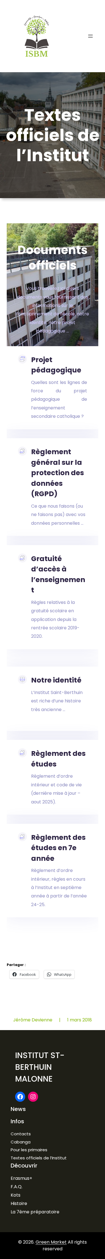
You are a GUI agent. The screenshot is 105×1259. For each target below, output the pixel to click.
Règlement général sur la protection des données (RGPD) (57, 473)
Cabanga (21, 1142)
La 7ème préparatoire (35, 1212)
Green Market (51, 1242)
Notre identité (56, 680)
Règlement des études (58, 759)
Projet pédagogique (56, 365)
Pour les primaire (28, 1150)
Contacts (21, 1134)
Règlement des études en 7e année (58, 848)
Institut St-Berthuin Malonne (39, 1067)
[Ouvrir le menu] (90, 36)
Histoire (19, 1203)
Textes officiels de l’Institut (39, 1158)
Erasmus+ (21, 1178)
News (18, 1109)
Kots (15, 1195)
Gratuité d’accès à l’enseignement (58, 574)
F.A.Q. (16, 1186)
